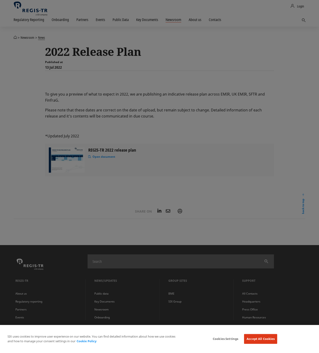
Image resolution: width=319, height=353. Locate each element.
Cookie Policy (86, 341)
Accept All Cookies (261, 339)
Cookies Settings (225, 339)
